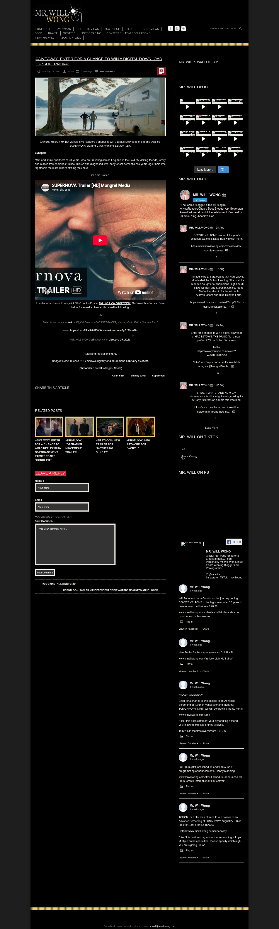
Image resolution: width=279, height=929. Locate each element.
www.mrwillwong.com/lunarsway (207, 831)
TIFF (79, 29)
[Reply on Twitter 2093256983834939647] (192, 256)
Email (39, 500)
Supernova (158, 375)
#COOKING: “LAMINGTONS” (59, 583)
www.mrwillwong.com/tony (194, 714)
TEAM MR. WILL (44, 37)
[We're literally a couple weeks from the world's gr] (235, 123)
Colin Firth (118, 375)
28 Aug (220, 227)
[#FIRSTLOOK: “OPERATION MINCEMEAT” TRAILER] (78, 427)
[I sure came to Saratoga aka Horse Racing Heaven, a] (187, 123)
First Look (42, 29)
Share (205, 628)
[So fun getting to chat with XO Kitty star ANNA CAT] (187, 155)
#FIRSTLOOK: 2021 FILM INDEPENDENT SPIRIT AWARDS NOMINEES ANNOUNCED (110, 590)
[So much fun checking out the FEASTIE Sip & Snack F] (219, 138)
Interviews (151, 29)
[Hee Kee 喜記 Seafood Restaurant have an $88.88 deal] (219, 106)
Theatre (131, 29)
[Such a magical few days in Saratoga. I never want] (235, 106)
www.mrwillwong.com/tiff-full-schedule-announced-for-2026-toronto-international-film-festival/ (211, 779)
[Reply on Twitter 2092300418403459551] (192, 373)
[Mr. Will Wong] (192, 544)
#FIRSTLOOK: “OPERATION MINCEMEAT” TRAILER (74, 446)
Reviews (93, 29)
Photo (189, 621)
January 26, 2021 (119, 339)
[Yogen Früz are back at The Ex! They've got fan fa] (219, 123)
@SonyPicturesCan (203, 400)
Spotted (69, 33)
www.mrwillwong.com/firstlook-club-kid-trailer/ (206, 658)
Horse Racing (91, 33)
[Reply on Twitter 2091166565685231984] (192, 418)
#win (70, 322)
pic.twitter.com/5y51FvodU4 (120, 330)
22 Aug (220, 385)
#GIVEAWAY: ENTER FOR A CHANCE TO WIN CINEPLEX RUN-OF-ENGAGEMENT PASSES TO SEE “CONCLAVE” (48, 450)
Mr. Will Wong (200, 587)
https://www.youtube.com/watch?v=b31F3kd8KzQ (216, 352)
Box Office (112, 29)
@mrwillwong (189, 456)
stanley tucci (138, 375)
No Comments (107, 71)
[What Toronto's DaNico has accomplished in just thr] (203, 138)
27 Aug (220, 269)
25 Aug (220, 325)
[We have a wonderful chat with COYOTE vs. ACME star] (219, 155)
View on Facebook (188, 628)
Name (39, 481)
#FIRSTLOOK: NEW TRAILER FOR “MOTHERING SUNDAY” (108, 446)
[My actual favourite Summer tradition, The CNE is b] (235, 138)
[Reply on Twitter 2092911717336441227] (192, 313)
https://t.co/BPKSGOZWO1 (86, 330)
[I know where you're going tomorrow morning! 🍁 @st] (203, 123)
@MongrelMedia (218, 366)
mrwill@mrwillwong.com (162, 926)
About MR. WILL (70, 37)
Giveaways (63, 29)
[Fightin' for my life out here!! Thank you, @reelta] (187, 138)
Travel (53, 33)
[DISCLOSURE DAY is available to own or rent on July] (187, 106)
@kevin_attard (204, 295)
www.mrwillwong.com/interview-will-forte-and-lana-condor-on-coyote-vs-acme (209, 614)
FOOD (38, 33)
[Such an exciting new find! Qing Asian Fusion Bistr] (235, 155)
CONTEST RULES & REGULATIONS (128, 33)
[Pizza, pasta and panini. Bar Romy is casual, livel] (203, 155)
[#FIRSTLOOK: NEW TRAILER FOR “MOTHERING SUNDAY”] (109, 427)
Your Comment (45, 521)
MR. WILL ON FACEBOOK (115, 303)
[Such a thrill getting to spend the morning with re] (203, 106)
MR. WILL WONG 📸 (201, 227)
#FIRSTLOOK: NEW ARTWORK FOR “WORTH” (138, 444)
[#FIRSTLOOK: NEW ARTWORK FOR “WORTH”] (139, 427)
